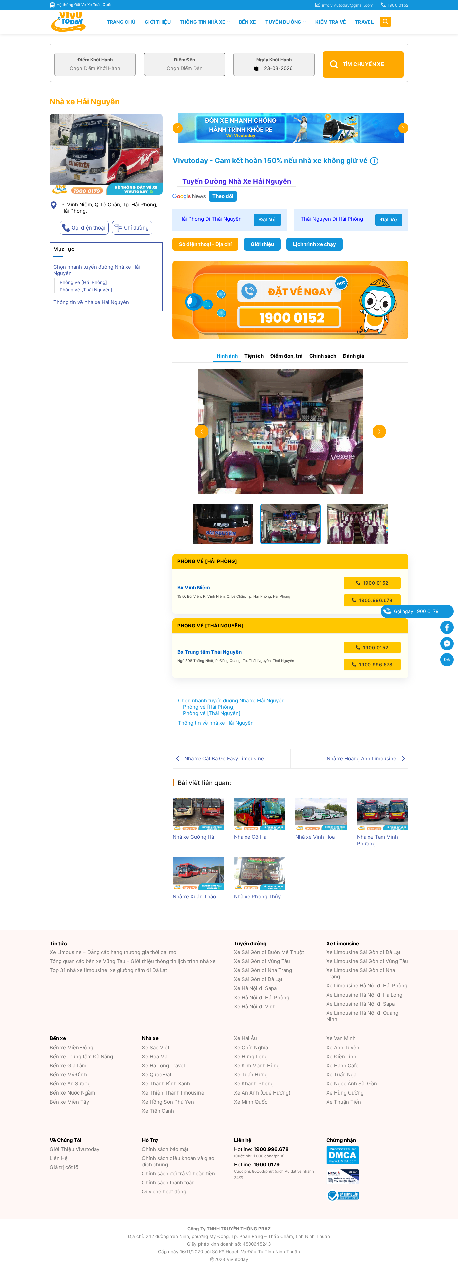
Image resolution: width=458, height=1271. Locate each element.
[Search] (385, 22)
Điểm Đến (184, 59)
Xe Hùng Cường (345, 1092)
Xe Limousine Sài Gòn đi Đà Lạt (363, 952)
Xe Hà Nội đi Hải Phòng (261, 997)
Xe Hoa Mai (155, 1056)
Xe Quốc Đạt (156, 1074)
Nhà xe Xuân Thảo (194, 896)
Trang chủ (121, 22)
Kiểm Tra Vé (330, 22)
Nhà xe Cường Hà (193, 837)
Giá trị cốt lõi (65, 1167)
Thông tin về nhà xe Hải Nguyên (91, 302)
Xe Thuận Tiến (343, 1102)
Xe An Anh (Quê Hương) (262, 1092)
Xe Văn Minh (341, 1038)
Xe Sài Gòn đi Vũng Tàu (262, 961)
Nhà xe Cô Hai (251, 837)
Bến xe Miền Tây (69, 1102)
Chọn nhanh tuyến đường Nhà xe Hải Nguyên (96, 270)
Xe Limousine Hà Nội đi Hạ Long (364, 995)
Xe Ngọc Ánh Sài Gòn (351, 1083)
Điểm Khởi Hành (95, 59)
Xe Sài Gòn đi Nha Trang (263, 970)
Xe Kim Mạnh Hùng (257, 1065)
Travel (364, 22)
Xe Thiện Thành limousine (173, 1092)
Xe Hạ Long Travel (163, 1065)
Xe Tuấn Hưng (251, 1074)
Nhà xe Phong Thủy (257, 896)
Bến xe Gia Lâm (68, 1065)
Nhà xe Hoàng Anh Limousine (362, 758)
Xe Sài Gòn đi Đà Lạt (258, 979)
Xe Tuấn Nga (341, 1074)
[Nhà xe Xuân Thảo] (198, 873)
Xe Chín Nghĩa (251, 1047)
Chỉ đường (136, 227)
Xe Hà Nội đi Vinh (255, 1006)
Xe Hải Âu (245, 1038)
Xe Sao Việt (155, 1047)
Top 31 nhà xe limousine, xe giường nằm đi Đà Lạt (108, 970)
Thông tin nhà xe (202, 22)
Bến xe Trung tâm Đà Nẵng (81, 1056)
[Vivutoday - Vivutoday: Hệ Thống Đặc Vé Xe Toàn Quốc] (71, 22)
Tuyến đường (283, 22)
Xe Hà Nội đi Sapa (255, 988)
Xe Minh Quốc (250, 1102)
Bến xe (247, 22)
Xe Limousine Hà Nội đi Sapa (360, 1004)
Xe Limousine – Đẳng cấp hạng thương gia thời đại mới (114, 952)
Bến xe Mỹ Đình (68, 1074)
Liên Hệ (59, 1158)
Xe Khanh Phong (254, 1083)
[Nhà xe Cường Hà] (198, 814)
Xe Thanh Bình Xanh (166, 1083)
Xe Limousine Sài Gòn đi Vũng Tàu (367, 961)
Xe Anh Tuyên (342, 1047)
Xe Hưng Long (251, 1056)
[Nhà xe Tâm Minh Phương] (382, 814)
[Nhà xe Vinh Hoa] (321, 814)
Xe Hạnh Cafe (342, 1065)
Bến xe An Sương (70, 1083)
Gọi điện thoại (88, 227)
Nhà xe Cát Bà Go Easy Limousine (223, 758)
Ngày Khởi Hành (274, 59)
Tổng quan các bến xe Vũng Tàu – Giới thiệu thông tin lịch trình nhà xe (133, 961)
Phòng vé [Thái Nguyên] (86, 289)
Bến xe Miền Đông (71, 1047)
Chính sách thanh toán (168, 1182)
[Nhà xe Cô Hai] (259, 814)
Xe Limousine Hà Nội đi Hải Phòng (366, 985)
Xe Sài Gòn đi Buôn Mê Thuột (269, 952)
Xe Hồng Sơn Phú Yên (168, 1102)
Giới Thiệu (158, 22)
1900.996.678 (374, 600)
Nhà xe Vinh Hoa (315, 837)
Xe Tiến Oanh (158, 1111)
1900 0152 (374, 583)
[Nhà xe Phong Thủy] (259, 873)
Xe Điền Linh (341, 1056)
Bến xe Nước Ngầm (72, 1092)
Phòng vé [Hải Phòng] (83, 282)
